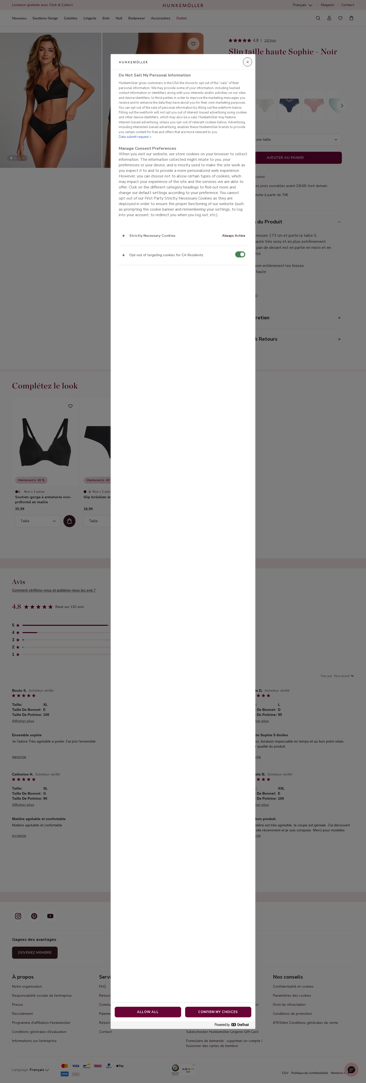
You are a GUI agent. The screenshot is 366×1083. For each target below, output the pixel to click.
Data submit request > (135, 137)
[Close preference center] (247, 62)
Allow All (148, 1012)
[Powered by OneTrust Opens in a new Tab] (234, 1025)
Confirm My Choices (218, 1012)
